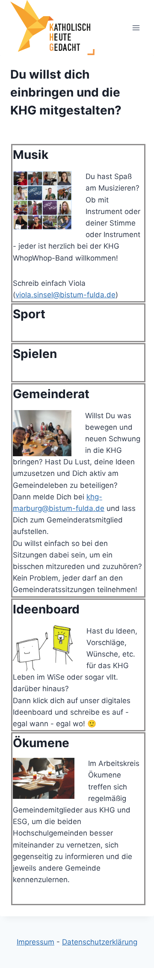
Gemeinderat (51, 394)
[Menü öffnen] (136, 27)
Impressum (35, 942)
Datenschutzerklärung (99, 942)
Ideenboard (46, 609)
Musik (30, 154)
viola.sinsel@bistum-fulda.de (65, 294)
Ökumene (41, 743)
